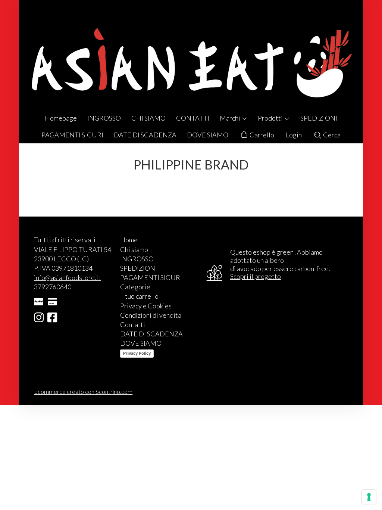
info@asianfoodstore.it (67, 277)
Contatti (132, 324)
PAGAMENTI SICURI (72, 135)
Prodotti (271, 118)
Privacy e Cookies (146, 306)
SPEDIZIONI (318, 118)
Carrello (261, 135)
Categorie (135, 287)
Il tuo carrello (139, 296)
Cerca (331, 135)
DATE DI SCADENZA (145, 135)
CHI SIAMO (148, 118)
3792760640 (52, 287)
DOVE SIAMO (207, 135)
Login (294, 135)
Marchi (230, 118)
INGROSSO (104, 118)
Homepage (61, 118)
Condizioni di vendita (150, 315)
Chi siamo (134, 249)
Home (129, 240)
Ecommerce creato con (83, 391)
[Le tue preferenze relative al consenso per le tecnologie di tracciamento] (369, 497)
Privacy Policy (137, 353)
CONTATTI (192, 118)
